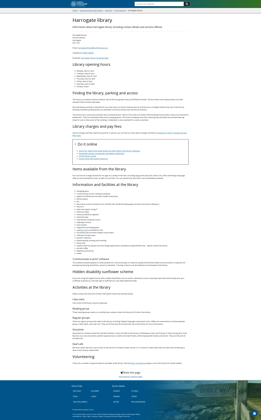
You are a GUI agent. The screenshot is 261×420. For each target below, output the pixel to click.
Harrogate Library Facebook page (94, 58)
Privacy (75, 396)
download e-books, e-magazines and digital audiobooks (101, 153)
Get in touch (77, 391)
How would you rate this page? (130, 377)
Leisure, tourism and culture (91, 10)
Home (74, 10)
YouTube (116, 401)
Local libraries (120, 10)
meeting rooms (83, 230)
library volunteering (138, 363)
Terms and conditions (80, 401)
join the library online (87, 156)
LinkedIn (134, 396)
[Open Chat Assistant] (254, 413)
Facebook (116, 391)
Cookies (93, 396)
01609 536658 (87, 53)
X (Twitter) (134, 391)
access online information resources (93, 159)
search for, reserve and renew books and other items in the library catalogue (109, 151)
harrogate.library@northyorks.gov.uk (93, 48)
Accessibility (95, 391)
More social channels (138, 401)
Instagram (116, 396)
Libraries (108, 10)
